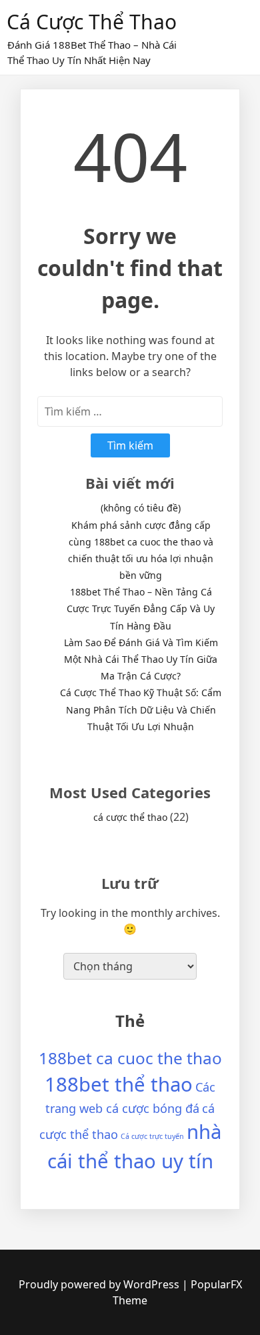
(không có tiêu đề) (141, 507)
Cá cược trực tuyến (152, 1136)
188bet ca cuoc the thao (130, 1058)
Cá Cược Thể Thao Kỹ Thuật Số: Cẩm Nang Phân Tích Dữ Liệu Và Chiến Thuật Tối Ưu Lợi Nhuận (140, 709)
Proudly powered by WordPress (100, 1284)
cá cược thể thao (92, 21)
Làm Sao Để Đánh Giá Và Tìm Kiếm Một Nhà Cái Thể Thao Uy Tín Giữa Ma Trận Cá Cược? (141, 659)
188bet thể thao (119, 1084)
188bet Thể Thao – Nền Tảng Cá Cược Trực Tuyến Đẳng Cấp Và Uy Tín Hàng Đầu (141, 608)
